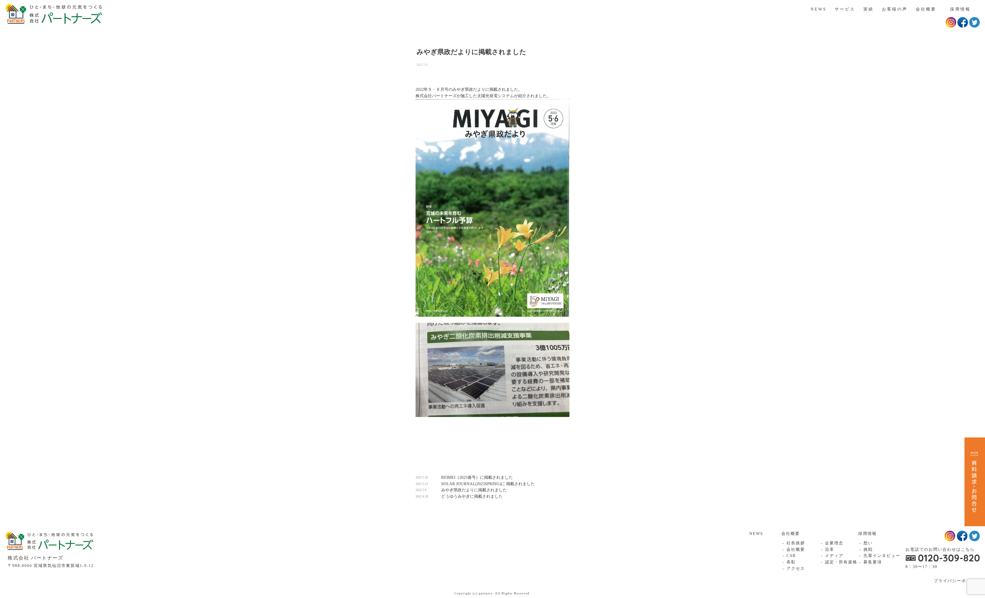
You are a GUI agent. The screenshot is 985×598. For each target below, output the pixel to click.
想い (868, 543)
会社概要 (926, 9)
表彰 (791, 562)
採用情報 (960, 9)
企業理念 (834, 543)
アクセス (795, 568)
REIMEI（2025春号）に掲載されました (477, 477)
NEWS (818, 9)
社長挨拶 (795, 543)
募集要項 (872, 562)
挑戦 (868, 549)
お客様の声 (895, 9)
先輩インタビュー (881, 555)
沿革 (829, 549)
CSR (791, 555)
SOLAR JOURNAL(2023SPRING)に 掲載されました (488, 484)
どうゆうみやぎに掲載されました (472, 496)
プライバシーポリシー (957, 581)
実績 (868, 9)
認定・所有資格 (841, 562)
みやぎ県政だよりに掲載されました (474, 490)
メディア (834, 555)
